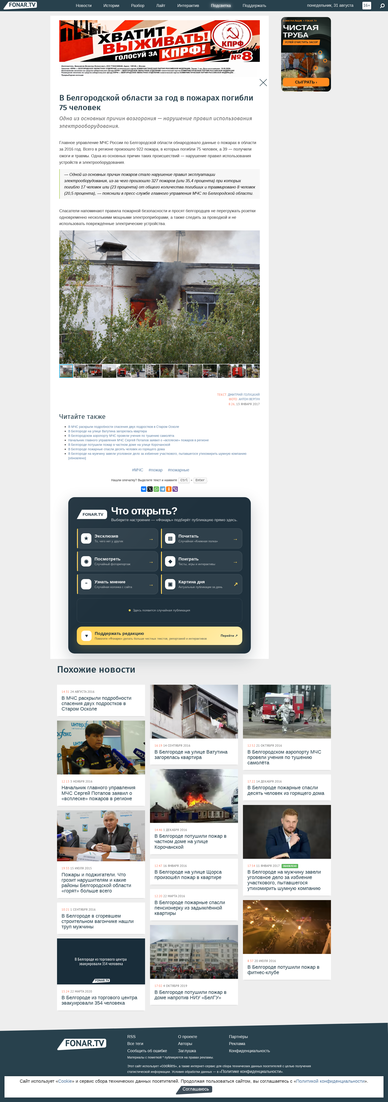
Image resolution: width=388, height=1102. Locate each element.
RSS (131, 1036)
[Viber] (175, 489)
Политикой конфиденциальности (330, 1081)
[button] (255, 234)
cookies (168, 1066)
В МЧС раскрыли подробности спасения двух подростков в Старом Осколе (123, 427)
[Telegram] (162, 489)
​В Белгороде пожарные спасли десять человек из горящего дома (116, 449)
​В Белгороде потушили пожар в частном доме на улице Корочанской (119, 445)
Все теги (135, 1043)
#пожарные (178, 470)
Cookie (65, 1081)
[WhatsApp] (156, 489)
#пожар (156, 470)
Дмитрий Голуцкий (244, 395)
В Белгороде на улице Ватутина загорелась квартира (107, 431)
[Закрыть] (263, 82)
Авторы (185, 1043)
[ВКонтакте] (143, 489)
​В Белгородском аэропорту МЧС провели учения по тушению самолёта (121, 436)
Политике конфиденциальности (251, 1071)
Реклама (237, 1043)
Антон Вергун (249, 399)
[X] (150, 489)
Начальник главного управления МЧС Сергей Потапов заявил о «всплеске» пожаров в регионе (138, 440)
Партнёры (238, 1036)
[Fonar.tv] (20, 5)
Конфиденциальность (249, 1051)
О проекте (187, 1036)
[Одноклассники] (169, 489)
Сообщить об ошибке (147, 1051)
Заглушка (187, 1051)
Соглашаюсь (196, 1089)
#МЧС (137, 470)
